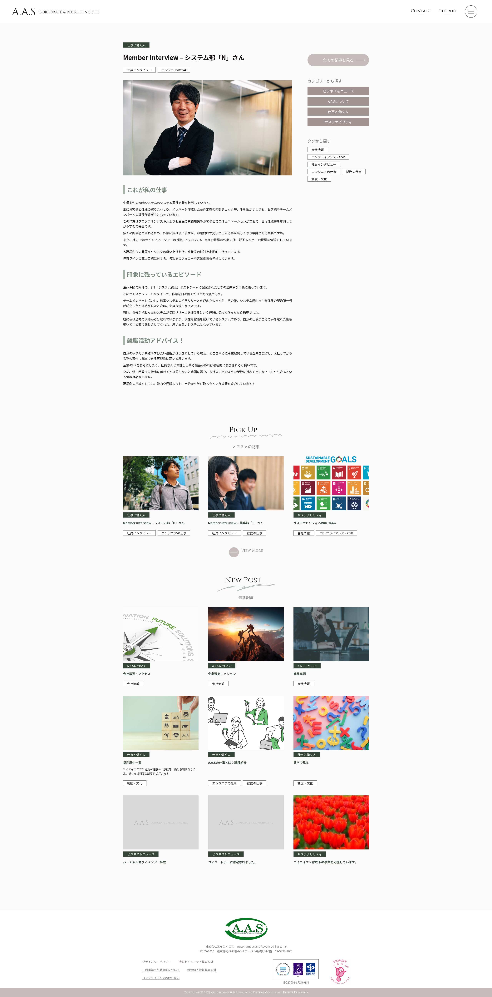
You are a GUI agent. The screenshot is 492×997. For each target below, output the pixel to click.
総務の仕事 (354, 171)
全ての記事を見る (338, 60)
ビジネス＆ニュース (338, 90)
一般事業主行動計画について (161, 970)
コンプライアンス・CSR (328, 157)
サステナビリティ (338, 121)
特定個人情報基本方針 (201, 970)
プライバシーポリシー (156, 962)
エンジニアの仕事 (324, 171)
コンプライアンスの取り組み (161, 978)
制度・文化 (319, 179)
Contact (421, 11)
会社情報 (318, 149)
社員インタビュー (324, 164)
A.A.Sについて (338, 101)
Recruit (448, 11)
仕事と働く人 (338, 111)
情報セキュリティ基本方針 (196, 962)
